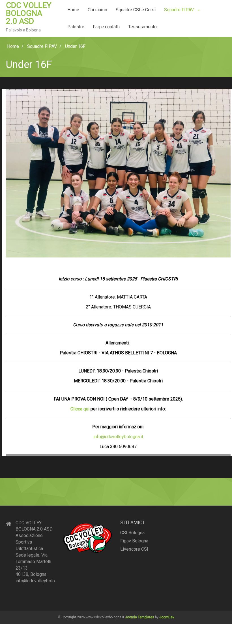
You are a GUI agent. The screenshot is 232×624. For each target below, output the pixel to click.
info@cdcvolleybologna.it (118, 436)
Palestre (75, 26)
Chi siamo (97, 9)
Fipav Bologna (134, 541)
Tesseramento (142, 26)
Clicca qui (79, 409)
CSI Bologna (132, 532)
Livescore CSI (134, 549)
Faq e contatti (106, 26)
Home (73, 9)
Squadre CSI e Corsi (136, 9)
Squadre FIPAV (179, 9)
